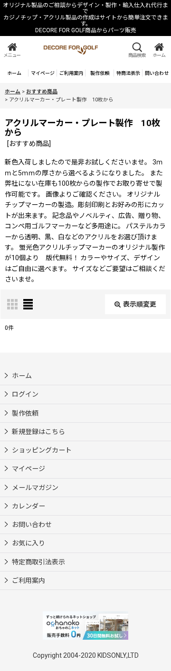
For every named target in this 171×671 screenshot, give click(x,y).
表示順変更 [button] (139, 304)
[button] (11, 50)
